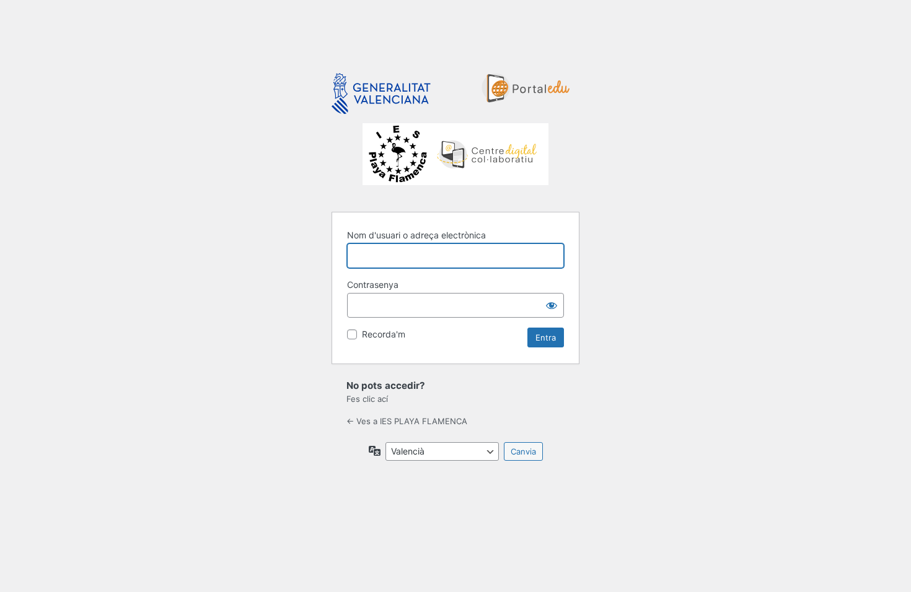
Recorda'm (383, 334)
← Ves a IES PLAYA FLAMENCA (406, 421)
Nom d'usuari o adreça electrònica (416, 235)
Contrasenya (372, 284)
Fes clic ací (367, 399)
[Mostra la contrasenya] (551, 305)
